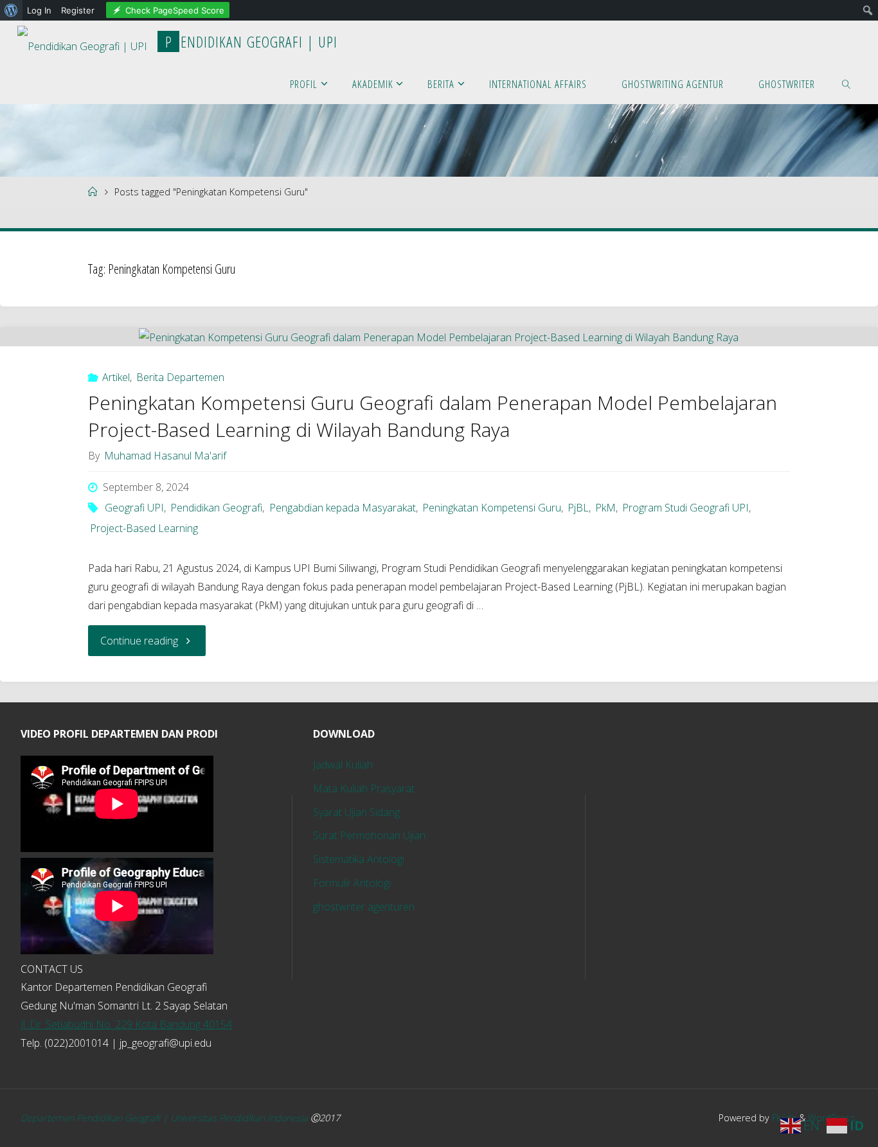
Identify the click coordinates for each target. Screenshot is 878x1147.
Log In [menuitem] (39, 10)
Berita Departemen (180, 377)
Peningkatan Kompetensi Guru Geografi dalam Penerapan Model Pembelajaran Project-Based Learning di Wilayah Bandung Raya (432, 416)
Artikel (116, 377)
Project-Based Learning (144, 528)
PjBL (578, 508)
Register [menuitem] (77, 10)
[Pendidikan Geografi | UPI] (82, 41)
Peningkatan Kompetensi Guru (491, 508)
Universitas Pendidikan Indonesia (240, 1118)
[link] (846, 83)
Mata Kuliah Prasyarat (364, 788)
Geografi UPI (134, 508)
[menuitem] (11, 10)
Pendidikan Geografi (216, 508)
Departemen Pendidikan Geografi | (95, 1118)
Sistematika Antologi (358, 859)
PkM (605, 508)
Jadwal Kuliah (343, 765)
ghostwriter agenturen (364, 907)
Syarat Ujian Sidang (356, 812)
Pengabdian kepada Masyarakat (342, 508)
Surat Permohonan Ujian (369, 835)
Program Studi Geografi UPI (685, 508)
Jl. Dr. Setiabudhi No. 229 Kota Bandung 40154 (126, 1024)
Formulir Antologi (352, 883)
